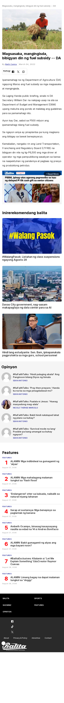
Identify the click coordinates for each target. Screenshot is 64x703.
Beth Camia (11, 64)
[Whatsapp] (23, 72)
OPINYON (7, 612)
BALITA (6, 598)
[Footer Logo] (14, 646)
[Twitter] (18, 72)
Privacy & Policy (20, 638)
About (6, 638)
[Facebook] (13, 72)
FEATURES (39, 605)
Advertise (36, 638)
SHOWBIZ (7, 605)
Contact (48, 638)
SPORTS (38, 598)
